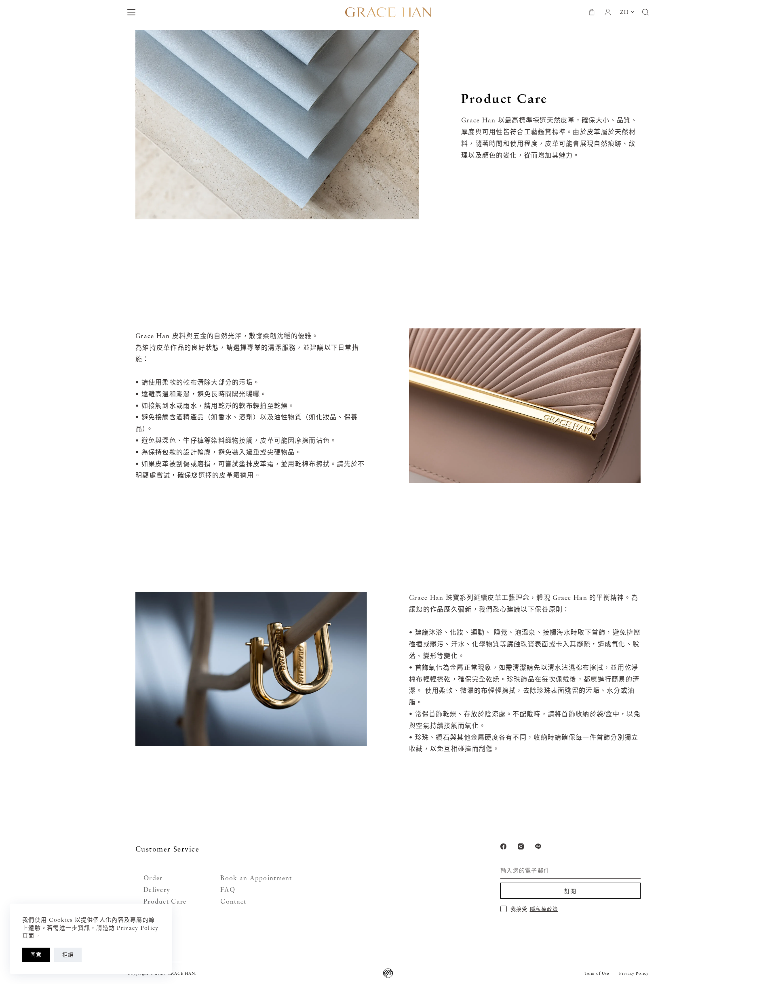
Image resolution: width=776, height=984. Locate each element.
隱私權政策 (544, 909)
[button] (627, 12)
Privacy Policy (634, 973)
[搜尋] (645, 12)
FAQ (227, 889)
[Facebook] (503, 846)
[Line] (538, 846)
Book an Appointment (256, 878)
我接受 (534, 909)
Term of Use (596, 973)
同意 (36, 954)
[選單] (131, 12)
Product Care (164, 901)
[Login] (608, 12)
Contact (233, 901)
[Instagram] (521, 846)
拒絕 (68, 954)
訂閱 (570, 890)
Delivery (156, 889)
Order (152, 878)
